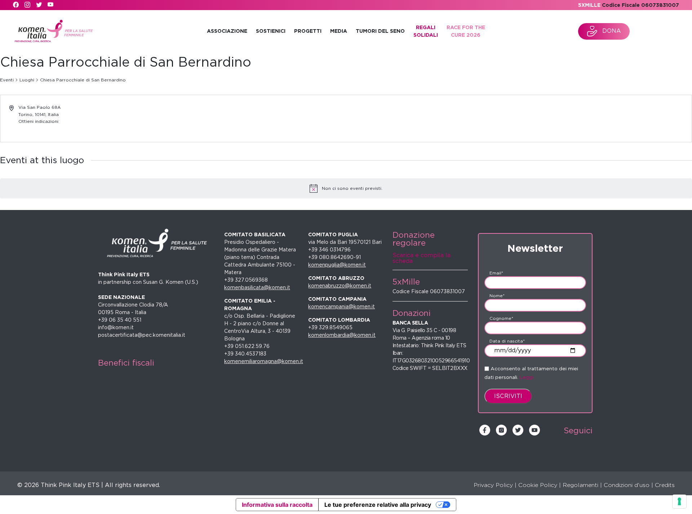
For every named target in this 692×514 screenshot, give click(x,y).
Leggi (526, 377)
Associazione (227, 31)
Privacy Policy (493, 485)
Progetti (307, 31)
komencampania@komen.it (341, 306)
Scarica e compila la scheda (421, 258)
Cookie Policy (537, 485)
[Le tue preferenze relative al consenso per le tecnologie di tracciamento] (679, 501)
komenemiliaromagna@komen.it (263, 361)
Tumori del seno (380, 31)
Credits (665, 485)
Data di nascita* (507, 341)
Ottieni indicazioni (38, 121)
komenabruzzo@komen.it (339, 286)
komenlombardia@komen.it (342, 335)
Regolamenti (580, 485)
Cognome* (501, 318)
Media (338, 31)
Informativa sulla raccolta (277, 504)
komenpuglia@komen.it (337, 265)
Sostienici (270, 31)
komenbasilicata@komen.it (257, 287)
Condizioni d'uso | (628, 485)
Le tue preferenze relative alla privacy (377, 504)
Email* (496, 273)
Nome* (497, 295)
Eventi (7, 79)
